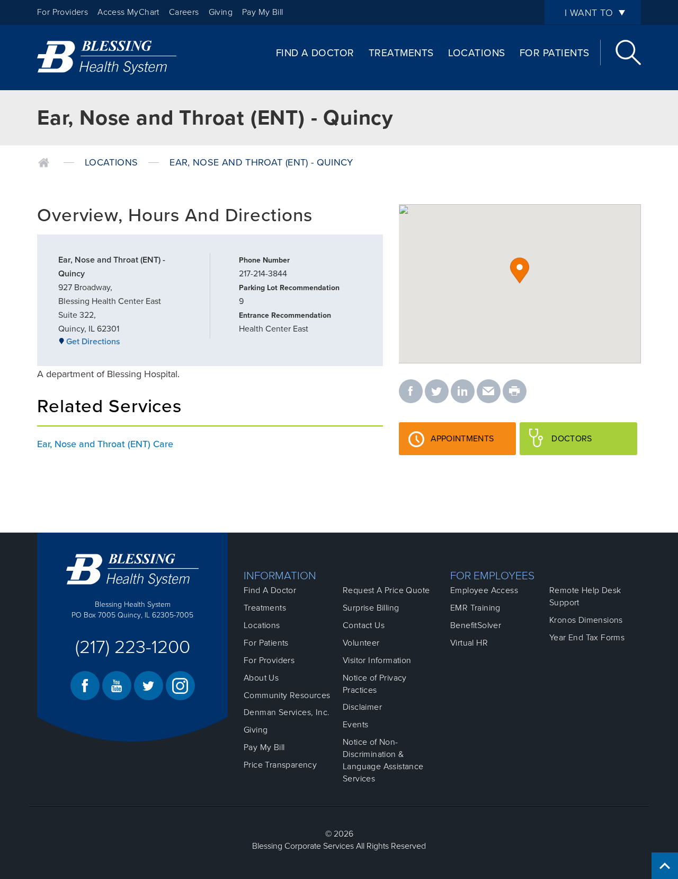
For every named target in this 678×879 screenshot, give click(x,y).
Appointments (473, 444)
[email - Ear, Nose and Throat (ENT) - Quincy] (489, 392)
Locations (476, 53)
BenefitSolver (475, 625)
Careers (184, 12)
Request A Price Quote (386, 590)
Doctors (587, 444)
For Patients (555, 53)
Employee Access (484, 590)
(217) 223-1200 (132, 647)
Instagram (180, 685)
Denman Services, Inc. (286, 712)
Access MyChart (128, 12)
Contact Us (364, 625)
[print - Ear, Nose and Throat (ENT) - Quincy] (515, 392)
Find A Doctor (315, 53)
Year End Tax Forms (587, 637)
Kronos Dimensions (586, 620)
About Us (261, 678)
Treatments (401, 53)
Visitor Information (377, 660)
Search (628, 52)
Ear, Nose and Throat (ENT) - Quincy (261, 162)
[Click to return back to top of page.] (665, 865)
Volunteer (361, 643)
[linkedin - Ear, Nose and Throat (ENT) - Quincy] (463, 392)
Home (43, 162)
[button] (519, 270)
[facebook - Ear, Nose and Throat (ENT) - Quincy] (411, 392)
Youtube (116, 685)
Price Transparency (280, 765)
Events (355, 724)
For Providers (62, 12)
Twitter (148, 685)
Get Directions (93, 341)
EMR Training (475, 608)
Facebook (85, 685)
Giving (221, 12)
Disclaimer (362, 707)
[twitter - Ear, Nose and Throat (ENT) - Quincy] (437, 392)
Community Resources (287, 695)
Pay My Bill (262, 12)
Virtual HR (469, 643)
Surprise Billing (371, 608)
